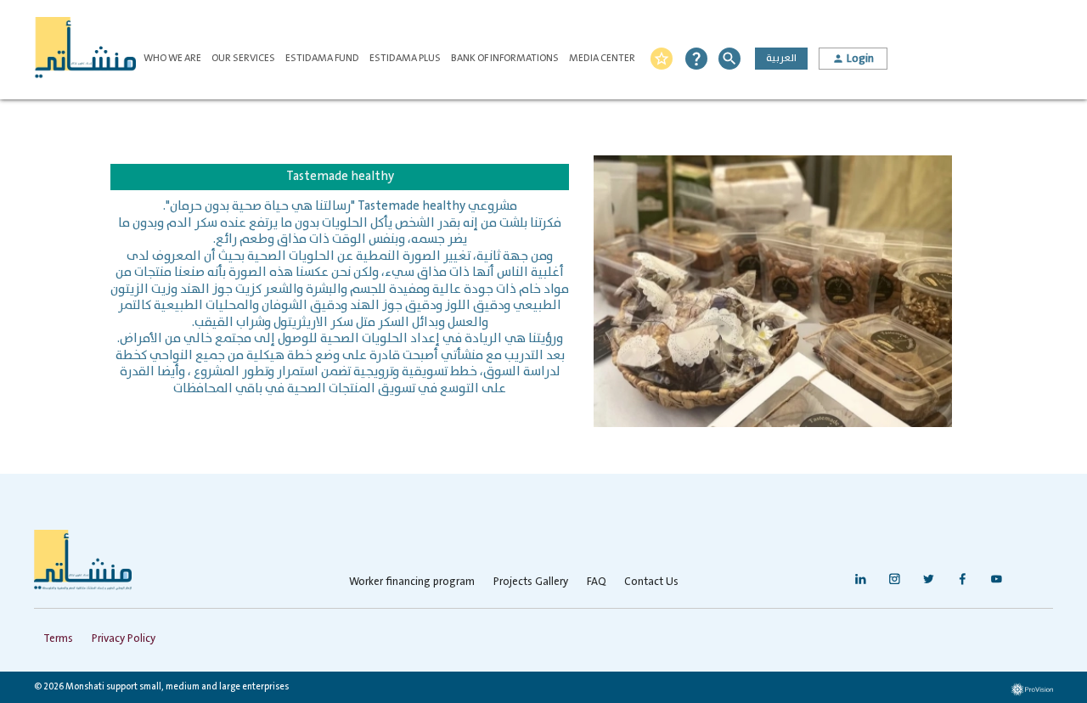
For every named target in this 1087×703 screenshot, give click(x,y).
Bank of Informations (505, 58)
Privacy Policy (123, 639)
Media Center (602, 58)
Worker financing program (412, 582)
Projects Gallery (530, 582)
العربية (781, 58)
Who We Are (172, 58)
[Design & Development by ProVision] (1032, 690)
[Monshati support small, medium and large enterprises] (85, 49)
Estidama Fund (322, 58)
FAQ (596, 582)
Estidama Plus (405, 58)
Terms (58, 639)
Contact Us (651, 582)
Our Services (243, 58)
